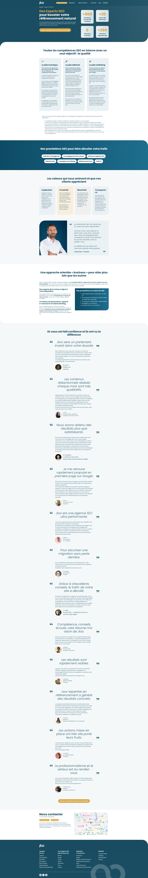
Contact (105, 3)
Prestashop (55, 81)
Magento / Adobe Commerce (83, 859)
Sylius (77, 863)
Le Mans (60, 867)
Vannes (60, 859)
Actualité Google (103, 853)
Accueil (41, 7)
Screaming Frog (99, 125)
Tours (59, 865)
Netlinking (101, 855)
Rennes (59, 857)
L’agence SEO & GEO (61, 3)
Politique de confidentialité (46, 867)
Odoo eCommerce (81, 865)
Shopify (43, 83)
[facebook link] (40, 875)
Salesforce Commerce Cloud (83, 867)
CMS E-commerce (82, 3)
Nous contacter (43, 863)
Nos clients (93, 3)
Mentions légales (43, 865)
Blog (100, 3)
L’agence (41, 855)
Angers (59, 861)
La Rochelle (60, 863)
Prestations (72, 3)
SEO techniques (102, 857)
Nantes (59, 855)
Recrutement (42, 861)
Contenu (101, 859)
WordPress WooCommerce (83, 861)
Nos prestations (43, 857)
